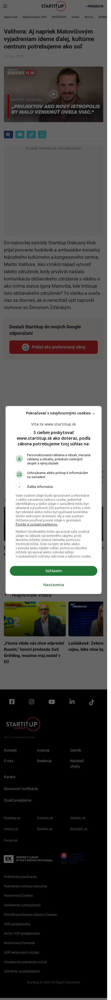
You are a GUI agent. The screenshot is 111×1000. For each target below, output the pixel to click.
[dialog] (53, 500)
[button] (54, 486)
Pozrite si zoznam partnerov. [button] (37, 524)
